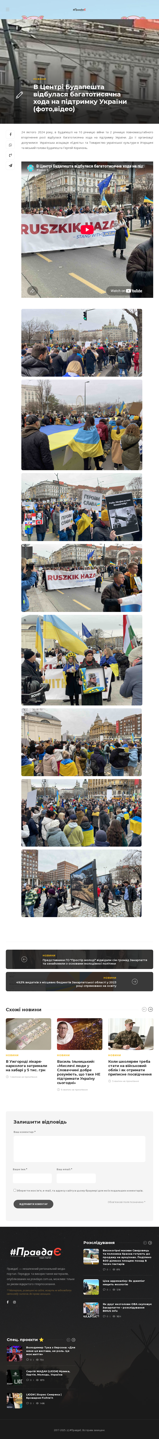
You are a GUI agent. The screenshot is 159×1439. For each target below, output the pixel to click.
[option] (28, 1048)
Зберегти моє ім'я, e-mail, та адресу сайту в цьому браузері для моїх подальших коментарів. (80, 1190)
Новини (39, 79)
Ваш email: (64, 1169)
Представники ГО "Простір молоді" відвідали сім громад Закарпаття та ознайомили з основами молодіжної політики (95, 962)
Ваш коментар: (24, 1132)
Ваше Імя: (20, 1169)
